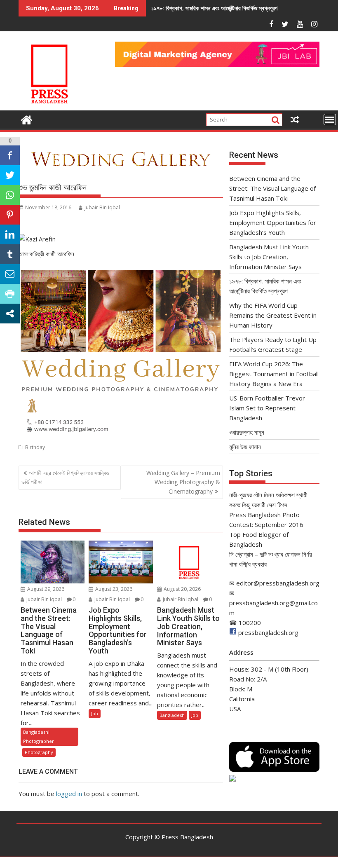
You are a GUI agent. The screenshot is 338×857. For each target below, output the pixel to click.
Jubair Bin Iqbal (102, 207)
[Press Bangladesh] (27, 118)
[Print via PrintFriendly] (10, 294)
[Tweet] (10, 175)
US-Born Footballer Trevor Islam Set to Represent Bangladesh (267, 408)
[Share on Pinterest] (10, 215)
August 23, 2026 (113, 588)
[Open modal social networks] (10, 313)
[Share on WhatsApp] (10, 195)
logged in (69, 793)
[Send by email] (10, 274)
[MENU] (330, 119)
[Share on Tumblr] (10, 254)
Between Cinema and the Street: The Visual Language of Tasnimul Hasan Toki (272, 188)
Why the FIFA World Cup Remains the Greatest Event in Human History (273, 315)
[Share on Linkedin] (10, 234)
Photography (39, 752)
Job (94, 713)
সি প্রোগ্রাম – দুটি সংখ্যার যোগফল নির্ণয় (270, 554)
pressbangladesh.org (268, 632)
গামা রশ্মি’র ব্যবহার (248, 564)
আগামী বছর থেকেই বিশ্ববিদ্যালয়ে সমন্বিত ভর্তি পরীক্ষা (65, 477)
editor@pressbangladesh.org (277, 583)
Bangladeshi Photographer (38, 736)
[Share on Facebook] (10, 155)
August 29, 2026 (45, 588)
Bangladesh (172, 715)
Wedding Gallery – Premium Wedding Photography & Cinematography (183, 482)
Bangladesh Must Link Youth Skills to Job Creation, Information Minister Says (269, 257)
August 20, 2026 (181, 588)
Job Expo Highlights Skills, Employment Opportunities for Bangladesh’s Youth (272, 222)
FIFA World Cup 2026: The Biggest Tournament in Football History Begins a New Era (274, 374)
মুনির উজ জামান (245, 447)
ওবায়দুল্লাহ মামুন (246, 432)
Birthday (35, 447)
